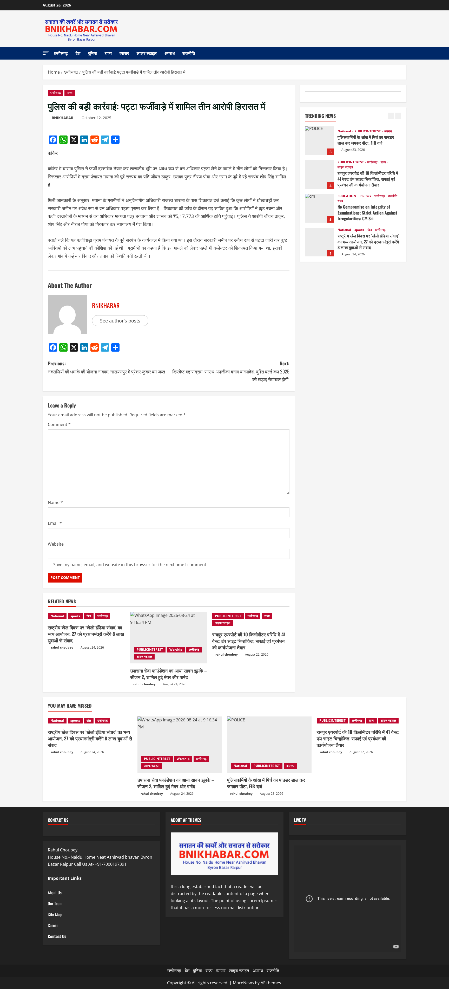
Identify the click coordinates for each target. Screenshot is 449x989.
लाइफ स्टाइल (147, 53)
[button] (46, 53)
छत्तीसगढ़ (61, 53)
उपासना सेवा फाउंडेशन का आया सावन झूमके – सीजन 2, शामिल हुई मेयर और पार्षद (168, 673)
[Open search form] (404, 53)
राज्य (108, 53)
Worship (175, 649)
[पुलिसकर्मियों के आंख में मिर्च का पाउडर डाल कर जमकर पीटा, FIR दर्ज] (269, 744)
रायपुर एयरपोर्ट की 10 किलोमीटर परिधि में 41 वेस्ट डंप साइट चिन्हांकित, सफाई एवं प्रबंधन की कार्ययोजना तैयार (249, 641)
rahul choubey (62, 647)
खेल (89, 616)
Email (55, 523)
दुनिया (92, 53)
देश (78, 53)
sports (75, 616)
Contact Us (57, 936)
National (57, 616)
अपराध (169, 53)
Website (56, 544)
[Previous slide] (391, 116)
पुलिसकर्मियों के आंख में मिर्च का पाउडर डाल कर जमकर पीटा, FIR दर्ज (319, 140)
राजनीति (188, 53)
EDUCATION (347, 196)
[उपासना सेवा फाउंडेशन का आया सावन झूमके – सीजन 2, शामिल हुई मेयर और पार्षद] (168, 637)
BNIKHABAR (62, 117)
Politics (366, 196)
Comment (59, 424)
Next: (230, 371)
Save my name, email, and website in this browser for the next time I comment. (130, 564)
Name (55, 502)
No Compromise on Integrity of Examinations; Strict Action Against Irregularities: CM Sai (319, 208)
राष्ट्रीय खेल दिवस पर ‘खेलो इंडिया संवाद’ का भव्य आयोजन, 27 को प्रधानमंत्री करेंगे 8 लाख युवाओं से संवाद (86, 634)
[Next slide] (398, 116)
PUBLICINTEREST (150, 649)
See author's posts (120, 321)
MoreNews (243, 983)
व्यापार (124, 53)
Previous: (106, 367)
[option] (353, 143)
